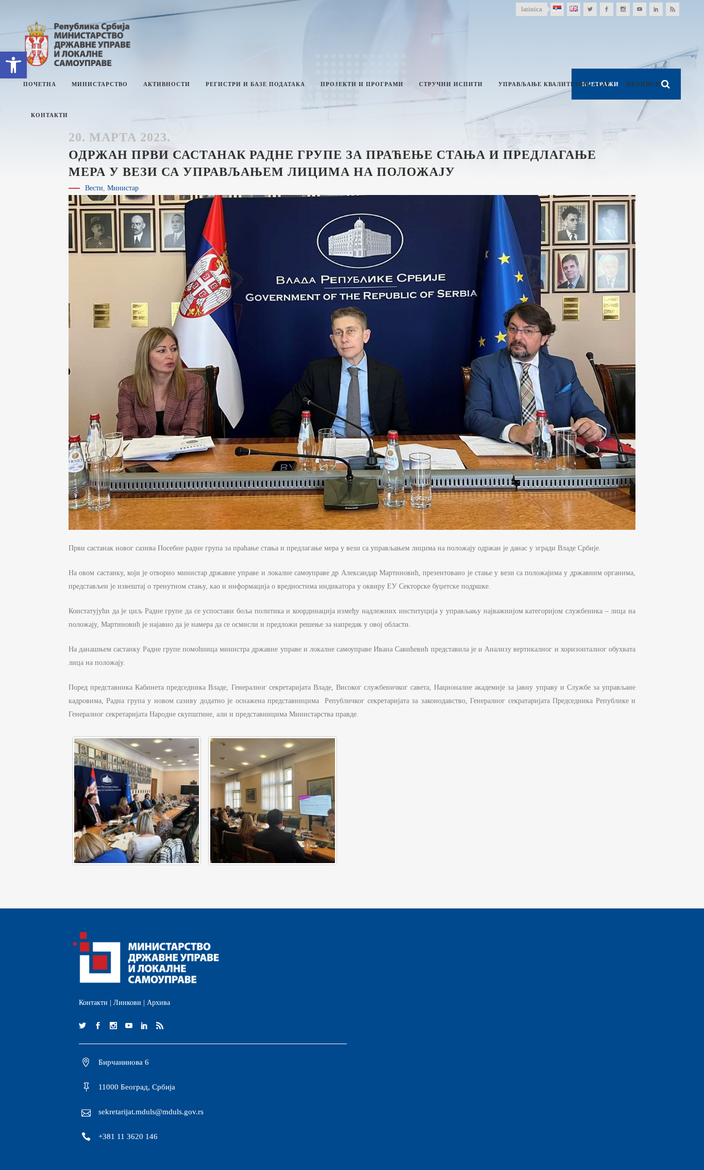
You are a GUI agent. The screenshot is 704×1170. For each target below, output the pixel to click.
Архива (158, 1002)
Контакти (93, 1002)
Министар (123, 188)
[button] (13, 65)
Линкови (127, 1002)
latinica (531, 9)
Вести (94, 188)
